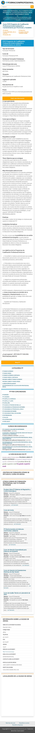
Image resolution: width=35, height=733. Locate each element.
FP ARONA (5, 30)
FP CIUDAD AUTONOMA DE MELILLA (11, 405)
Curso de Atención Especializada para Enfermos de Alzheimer (15, 550)
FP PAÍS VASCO (6, 421)
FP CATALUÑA (6, 403)
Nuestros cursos (24, 723)
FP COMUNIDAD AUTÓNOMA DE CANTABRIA (13, 407)
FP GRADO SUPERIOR (7, 371)
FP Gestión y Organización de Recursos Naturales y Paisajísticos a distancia (17, 433)
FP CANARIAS (5, 396)
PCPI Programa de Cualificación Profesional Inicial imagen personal (17, 443)
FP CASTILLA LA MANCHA (9, 398)
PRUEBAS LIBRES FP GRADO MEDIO (11, 381)
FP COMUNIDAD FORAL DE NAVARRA (11, 413)
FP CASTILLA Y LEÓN (7, 401)
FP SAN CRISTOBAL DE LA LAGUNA (9, 32)
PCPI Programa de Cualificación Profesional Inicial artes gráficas (17, 438)
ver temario (14, 505)
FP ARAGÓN (5, 394)
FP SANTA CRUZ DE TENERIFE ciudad (23, 32)
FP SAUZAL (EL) (7, 34)
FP (17, 15)
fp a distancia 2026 (11, 461)
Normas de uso (10, 723)
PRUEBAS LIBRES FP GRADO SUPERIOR (12, 379)
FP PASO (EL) (22, 30)
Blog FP (17, 362)
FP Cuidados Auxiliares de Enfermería (13, 429)
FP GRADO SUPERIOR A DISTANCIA (11, 375)
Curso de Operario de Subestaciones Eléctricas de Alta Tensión (15, 571)
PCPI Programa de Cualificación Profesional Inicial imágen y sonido (17, 447)
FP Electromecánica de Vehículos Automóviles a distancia (14, 530)
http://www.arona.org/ (8, 651)
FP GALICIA (5, 417)
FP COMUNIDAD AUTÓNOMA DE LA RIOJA (12, 409)
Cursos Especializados (9, 383)
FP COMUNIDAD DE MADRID (9, 411)
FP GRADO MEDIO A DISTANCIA (10, 377)
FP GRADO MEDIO (6, 373)
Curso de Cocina (9, 510)
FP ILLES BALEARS (7, 419)
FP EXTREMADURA (7, 415)
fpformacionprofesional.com (18, 729)
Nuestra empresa (17, 725)
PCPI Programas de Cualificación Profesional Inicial (15, 386)
